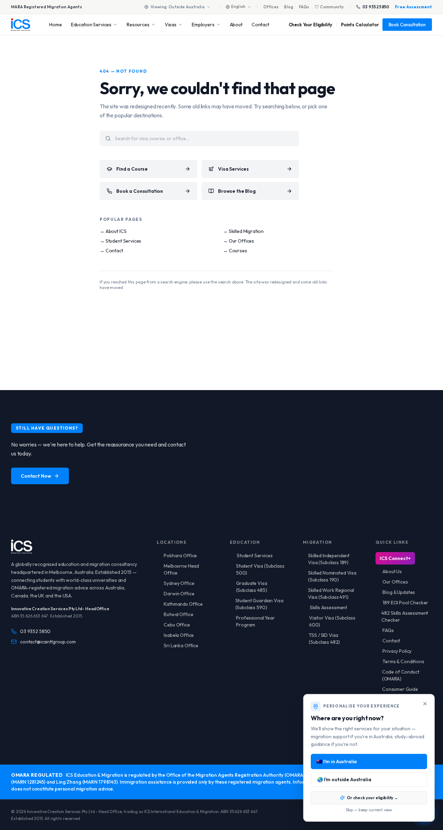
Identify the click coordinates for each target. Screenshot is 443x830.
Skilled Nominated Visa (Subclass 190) (332, 576)
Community (332, 6)
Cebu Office (177, 625)
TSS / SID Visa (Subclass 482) (324, 638)
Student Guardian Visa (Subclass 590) (259, 604)
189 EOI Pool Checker (405, 602)
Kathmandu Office (183, 604)
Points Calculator (360, 24)
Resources (138, 24)
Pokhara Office (180, 555)
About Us (392, 571)
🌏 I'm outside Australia (344, 779)
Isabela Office (179, 635)
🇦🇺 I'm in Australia (336, 761)
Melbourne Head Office (181, 569)
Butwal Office (178, 614)
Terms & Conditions (403, 661)
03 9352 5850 (375, 6)
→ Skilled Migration (243, 231)
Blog (288, 6)
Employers (203, 24)
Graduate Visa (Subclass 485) (251, 586)
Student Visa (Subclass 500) (260, 569)
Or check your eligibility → (372, 797)
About (236, 24)
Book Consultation (407, 24)
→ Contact (111, 250)
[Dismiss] (425, 704)
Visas (171, 24)
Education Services (91, 24)
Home (55, 24)
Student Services (255, 555)
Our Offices (395, 582)
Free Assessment (413, 6)
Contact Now (36, 476)
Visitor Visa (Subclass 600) (332, 621)
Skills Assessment (328, 607)
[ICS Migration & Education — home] (20, 24)
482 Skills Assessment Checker (404, 616)
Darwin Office (179, 593)
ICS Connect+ (395, 558)
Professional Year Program (255, 621)
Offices (271, 6)
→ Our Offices (238, 241)
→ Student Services (120, 241)
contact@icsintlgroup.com (47, 642)
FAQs (304, 6)
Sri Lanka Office (181, 645)
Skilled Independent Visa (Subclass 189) (329, 559)
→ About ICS (113, 231)
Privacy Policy (397, 651)
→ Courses (235, 250)
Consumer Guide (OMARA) (400, 692)
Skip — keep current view (369, 809)
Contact (260, 24)
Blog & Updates (398, 592)
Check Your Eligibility (311, 24)
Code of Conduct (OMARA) (400, 675)
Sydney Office (179, 583)
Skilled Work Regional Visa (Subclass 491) (331, 593)
